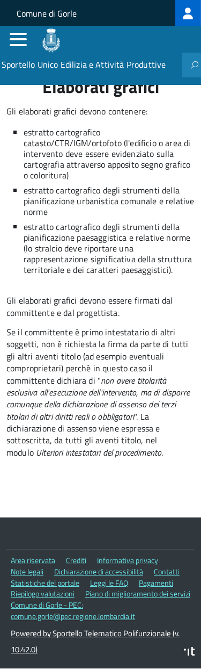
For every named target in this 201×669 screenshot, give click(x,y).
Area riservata (33, 560)
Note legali (27, 571)
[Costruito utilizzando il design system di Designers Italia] (189, 652)
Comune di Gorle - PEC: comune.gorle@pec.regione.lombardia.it (73, 610)
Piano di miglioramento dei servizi (137, 593)
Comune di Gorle (47, 13)
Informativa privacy (127, 560)
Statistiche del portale (45, 582)
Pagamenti (156, 582)
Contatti (167, 571)
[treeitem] (188, 13)
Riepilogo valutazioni (43, 593)
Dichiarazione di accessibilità (98, 571)
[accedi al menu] (18, 39)
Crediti (76, 560)
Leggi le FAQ (109, 582)
